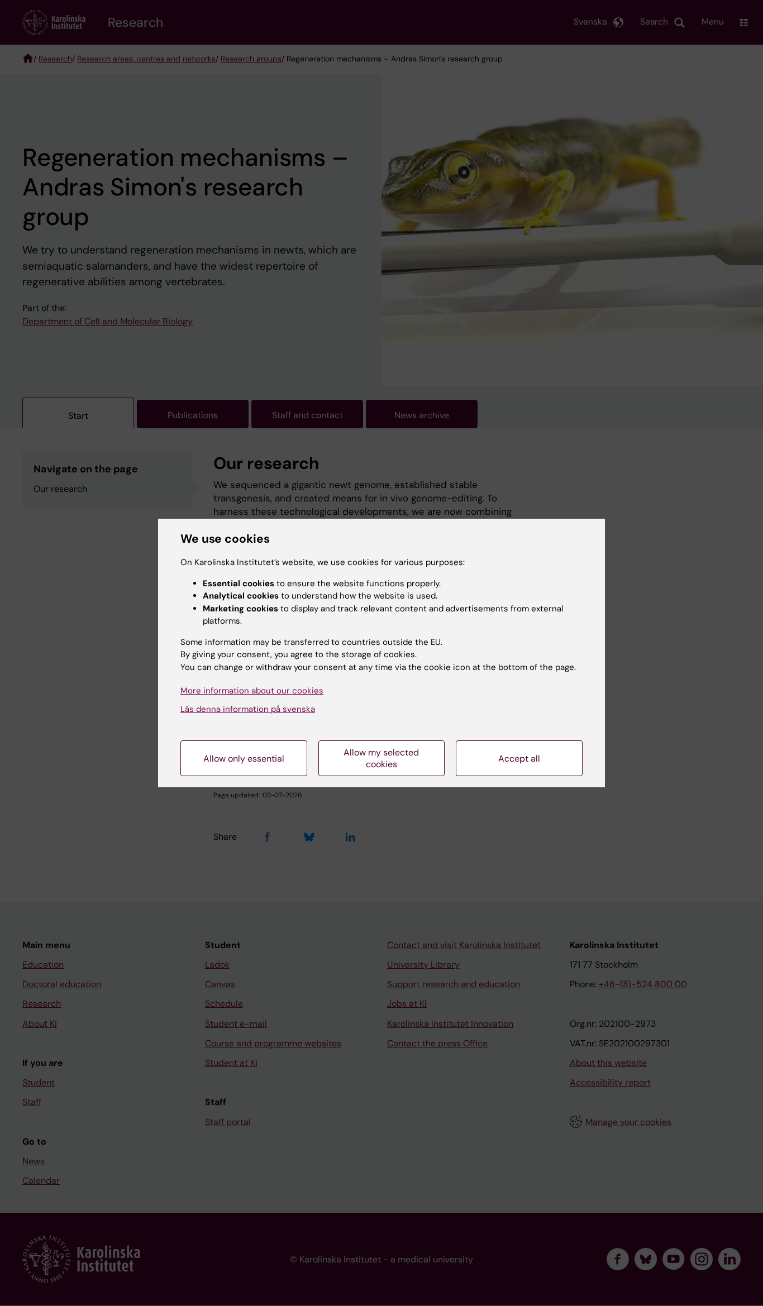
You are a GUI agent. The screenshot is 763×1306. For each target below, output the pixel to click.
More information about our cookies (251, 690)
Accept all (519, 758)
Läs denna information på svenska (247, 709)
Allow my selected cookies (381, 758)
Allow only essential (243, 758)
